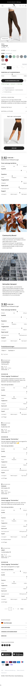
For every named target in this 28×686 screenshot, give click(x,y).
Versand (14, 50)
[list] (13, 25)
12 (17, 606)
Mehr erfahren (5, 627)
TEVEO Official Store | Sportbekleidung (14, 676)
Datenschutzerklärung (10, 670)
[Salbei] (13, 56)
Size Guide (23, 64)
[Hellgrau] (16, 56)
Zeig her (13, 148)
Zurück (5, 606)
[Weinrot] (6, 60)
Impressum (4, 672)
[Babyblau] (6, 56)
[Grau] (20, 56)
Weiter (21, 606)
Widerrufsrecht (20, 670)
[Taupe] (2, 60)
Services (3, 636)
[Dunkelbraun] (2, 56)
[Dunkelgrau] (9, 56)
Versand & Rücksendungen (9, 631)
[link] (24, 6)
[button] (2, 5)
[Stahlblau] (24, 56)
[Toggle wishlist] (24, 80)
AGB (2, 670)
